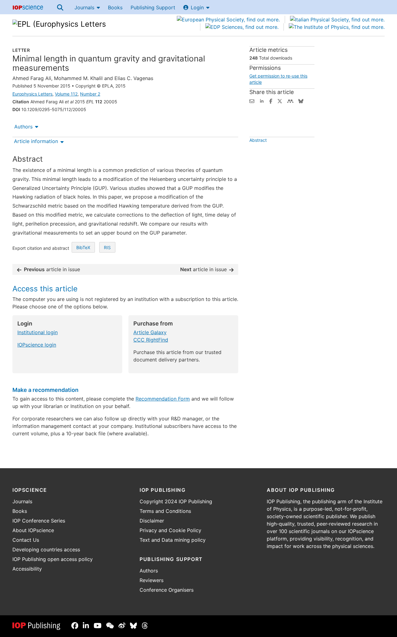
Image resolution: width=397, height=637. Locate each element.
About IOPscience (33, 530)
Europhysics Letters (32, 93)
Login (197, 7)
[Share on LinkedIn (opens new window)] (261, 100)
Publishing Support (153, 7)
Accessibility (27, 569)
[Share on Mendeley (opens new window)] (290, 100)
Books (115, 7)
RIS (107, 247)
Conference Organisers (167, 590)
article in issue (52, 269)
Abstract (258, 140)
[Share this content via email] (251, 100)
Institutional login (37, 332)
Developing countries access (46, 549)
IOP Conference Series (38, 521)
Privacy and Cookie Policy (170, 530)
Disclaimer (152, 521)
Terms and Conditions (165, 511)
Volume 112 (66, 93)
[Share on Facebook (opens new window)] (270, 100)
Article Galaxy (150, 332)
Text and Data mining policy (173, 540)
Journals (84, 7)
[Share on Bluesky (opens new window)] (300, 100)
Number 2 (90, 93)
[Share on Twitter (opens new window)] (279, 100)
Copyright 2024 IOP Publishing (176, 501)
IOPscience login (36, 345)
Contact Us (25, 540)
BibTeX (83, 247)
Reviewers (151, 580)
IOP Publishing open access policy (52, 559)
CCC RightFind (150, 340)
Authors (23, 126)
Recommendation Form (163, 399)
